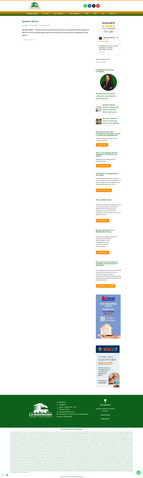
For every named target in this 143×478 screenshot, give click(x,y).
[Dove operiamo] (105, 401)
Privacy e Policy (105, 415)
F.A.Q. (102, 13)
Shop (94, 13)
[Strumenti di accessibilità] (7, 475)
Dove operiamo (105, 405)
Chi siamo (45, 13)
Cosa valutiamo (103, 190)
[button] (120, 45)
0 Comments (104, 100)
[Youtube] (98, 6)
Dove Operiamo (74, 13)
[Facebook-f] (89, 6)
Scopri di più (102, 220)
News (87, 13)
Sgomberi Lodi (45, 25)
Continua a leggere (29, 39)
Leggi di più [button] (102, 52)
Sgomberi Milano (32, 13)
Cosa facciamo (58, 13)
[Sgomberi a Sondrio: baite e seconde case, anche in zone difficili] (98, 121)
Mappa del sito (105, 418)
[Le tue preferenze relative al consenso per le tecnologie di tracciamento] (2, 475)
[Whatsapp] (85, 6)
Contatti (112, 13)
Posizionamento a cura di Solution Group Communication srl (71, 476)
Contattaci (102, 145)
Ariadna (26, 25)
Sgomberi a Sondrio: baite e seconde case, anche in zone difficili (110, 120)
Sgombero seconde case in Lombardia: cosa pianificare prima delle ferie (106, 96)
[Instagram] (94, 6)
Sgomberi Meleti (30, 21)
